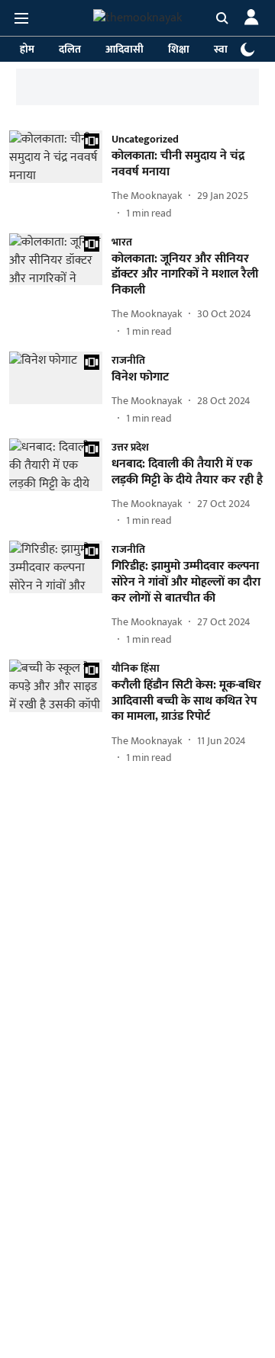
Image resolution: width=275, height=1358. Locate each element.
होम (27, 49)
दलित (70, 49)
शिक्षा (178, 49)
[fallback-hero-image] (60, 175)
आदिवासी (124, 49)
